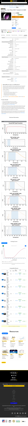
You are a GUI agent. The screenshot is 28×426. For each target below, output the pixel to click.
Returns (14, 396)
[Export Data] (25, 245)
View (15, 79)
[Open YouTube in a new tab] (17, 413)
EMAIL (14, 377)
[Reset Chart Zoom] (3, 245)
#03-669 (16, 300)
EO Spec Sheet (4, 32)
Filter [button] (3, 333)
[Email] (16, 7)
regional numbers (15, 373)
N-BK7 (15, 59)
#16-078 (16, 321)
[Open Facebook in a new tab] (12, 413)
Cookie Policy (11, 407)
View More (3, 362)
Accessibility (19, 407)
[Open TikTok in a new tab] (25, 413)
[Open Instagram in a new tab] (23, 413)
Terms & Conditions (16, 407)
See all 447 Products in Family (13, 7)
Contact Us (17, 4)
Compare (19, 28)
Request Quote (16, 25)
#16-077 (16, 313)
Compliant (16, 78)
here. (24, 96)
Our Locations (13, 392)
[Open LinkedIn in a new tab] (20, 413)
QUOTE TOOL (13, 379)
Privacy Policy (8, 407)
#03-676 (16, 286)
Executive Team (13, 391)
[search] (14, 2)
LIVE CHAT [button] (14, 375)
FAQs (13, 397)
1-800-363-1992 (13, 372)
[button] (17, 7)
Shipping (14, 395)
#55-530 (16, 293)
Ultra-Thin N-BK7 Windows (11, 104)
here (19, 326)
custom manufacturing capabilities (13, 96)
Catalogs (14, 401)
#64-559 (16, 273)
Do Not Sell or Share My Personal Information (18, 408)
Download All (9, 32)
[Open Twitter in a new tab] (15, 413)
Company (14, 390)
